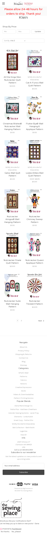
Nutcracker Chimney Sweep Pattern (35, 219)
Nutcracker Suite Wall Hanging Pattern (12, 304)
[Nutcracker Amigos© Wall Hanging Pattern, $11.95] (12, 201)
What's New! (23, 373)
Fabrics (23, 380)
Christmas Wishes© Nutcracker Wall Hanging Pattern (12, 126)
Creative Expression (23, 387)
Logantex (23, 431)
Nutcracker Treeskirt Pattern (34, 302)
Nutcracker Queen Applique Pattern (34, 261)
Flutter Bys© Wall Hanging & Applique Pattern (34, 126)
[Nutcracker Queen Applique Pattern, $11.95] (34, 244)
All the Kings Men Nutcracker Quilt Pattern (12, 80)
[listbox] (18, 41)
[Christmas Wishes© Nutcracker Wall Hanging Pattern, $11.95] (12, 108)
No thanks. (5, 531)
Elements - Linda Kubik (23, 417)
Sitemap (23, 365)
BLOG (23, 391)
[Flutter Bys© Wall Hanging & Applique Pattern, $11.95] (34, 108)
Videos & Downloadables (23, 394)
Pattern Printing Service (23, 398)
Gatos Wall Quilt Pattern (12, 174)
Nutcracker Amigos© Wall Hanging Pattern (12, 219)
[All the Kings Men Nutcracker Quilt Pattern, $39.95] (12, 61)
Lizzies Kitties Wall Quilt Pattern (34, 174)
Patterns (23, 376)
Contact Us (23, 358)
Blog (23, 362)
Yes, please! (16, 531)
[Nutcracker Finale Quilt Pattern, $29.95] (12, 244)
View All (23, 435)
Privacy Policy (23, 351)
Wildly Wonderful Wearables (23, 424)
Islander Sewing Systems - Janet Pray (23, 413)
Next (40, 321)
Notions (23, 384)
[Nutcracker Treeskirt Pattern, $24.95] (34, 285)
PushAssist (16, 529)
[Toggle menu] (3, 3)
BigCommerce (28, 488)
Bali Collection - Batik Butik (23, 427)
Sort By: (7, 41)
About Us (23, 347)
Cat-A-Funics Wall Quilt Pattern (34, 84)
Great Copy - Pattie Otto (23, 420)
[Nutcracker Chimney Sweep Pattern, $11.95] (34, 201)
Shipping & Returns (23, 354)
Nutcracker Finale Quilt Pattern (12, 261)
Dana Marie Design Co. (24, 406)
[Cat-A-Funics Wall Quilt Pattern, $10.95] (34, 61)
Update (38, 31)
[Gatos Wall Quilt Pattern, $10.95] (12, 151)
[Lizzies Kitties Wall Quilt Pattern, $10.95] (34, 151)
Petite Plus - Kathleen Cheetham (23, 409)
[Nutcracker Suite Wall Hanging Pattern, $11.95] (12, 285)
